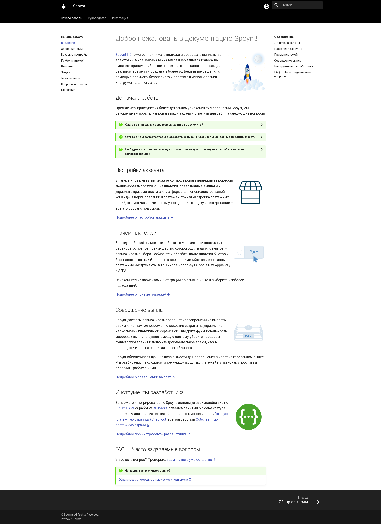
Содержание (284, 37)
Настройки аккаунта (288, 48)
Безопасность (71, 78)
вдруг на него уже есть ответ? (190, 460)
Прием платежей (286, 54)
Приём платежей (72, 60)
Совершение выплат (288, 60)
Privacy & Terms (71, 519)
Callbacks (160, 408)
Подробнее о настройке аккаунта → (144, 217)
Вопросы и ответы (74, 84)
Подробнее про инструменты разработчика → (153, 434)
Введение (68, 43)
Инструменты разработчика (293, 66)
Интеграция (120, 18)
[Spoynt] (63, 6)
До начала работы (287, 43)
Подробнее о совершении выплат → (145, 377)
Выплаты (67, 66)
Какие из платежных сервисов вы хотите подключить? (164, 124)
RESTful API (124, 408)
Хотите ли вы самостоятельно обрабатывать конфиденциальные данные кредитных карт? (190, 136)
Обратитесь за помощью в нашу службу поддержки (154, 479)
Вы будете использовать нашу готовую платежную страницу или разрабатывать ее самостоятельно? (184, 152)
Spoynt (121, 55)
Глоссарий (68, 90)
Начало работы (71, 18)
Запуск (65, 72)
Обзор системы (72, 48)
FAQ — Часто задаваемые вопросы (292, 74)
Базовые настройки (74, 54)
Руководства (97, 18)
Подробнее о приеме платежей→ (142, 294)
